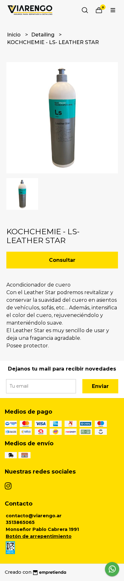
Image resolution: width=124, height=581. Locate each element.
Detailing (43, 35)
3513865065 (20, 522)
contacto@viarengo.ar (34, 516)
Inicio (14, 35)
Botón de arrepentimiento (39, 536)
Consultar (62, 260)
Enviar (100, 386)
